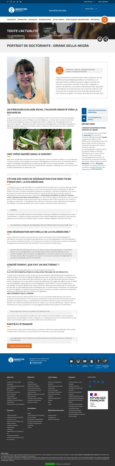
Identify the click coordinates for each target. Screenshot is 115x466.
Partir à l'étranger (32, 417)
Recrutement (10, 390)
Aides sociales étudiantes (54, 394)
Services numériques (53, 390)
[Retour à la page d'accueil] (17, 9)
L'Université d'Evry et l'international (36, 415)
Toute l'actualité (34, 35)
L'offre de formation (11, 415)
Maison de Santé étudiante (54, 398)
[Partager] (105, 39)
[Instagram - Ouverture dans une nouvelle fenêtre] (11, 2)
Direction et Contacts (32, 402)
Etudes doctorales (32, 392)
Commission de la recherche (34, 390)
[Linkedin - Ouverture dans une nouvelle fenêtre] (14, 2)
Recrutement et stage (74, 408)
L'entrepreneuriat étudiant (75, 410)
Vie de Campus (58, 20)
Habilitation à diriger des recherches (36, 394)
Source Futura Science (96, 169)
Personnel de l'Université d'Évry (35, 421)
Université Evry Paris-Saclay (16, 35)
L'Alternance (10, 429)
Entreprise (95, 20)
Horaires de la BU (52, 415)
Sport (49, 402)
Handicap (50, 400)
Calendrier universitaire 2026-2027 (15, 417)
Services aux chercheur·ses (34, 388)
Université (11, 20)
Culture (50, 404)
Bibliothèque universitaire (77, 20)
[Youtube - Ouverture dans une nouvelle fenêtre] (17, 2)
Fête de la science (32, 396)
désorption (99, 163)
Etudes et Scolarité (11, 423)
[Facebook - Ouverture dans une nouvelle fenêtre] (8, 2)
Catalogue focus (52, 417)
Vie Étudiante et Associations (55, 392)
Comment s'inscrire (11, 419)
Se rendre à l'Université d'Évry (35, 423)
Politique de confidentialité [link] (63, 464)
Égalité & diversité (11, 388)
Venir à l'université (11, 394)
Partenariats (30, 425)
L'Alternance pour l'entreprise (76, 406)
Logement (50, 396)
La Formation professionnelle (75, 404)
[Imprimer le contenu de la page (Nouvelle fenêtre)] (100, 39)
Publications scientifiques (33, 386)
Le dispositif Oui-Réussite (13, 435)
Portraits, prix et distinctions (13, 392)
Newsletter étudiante (12, 398)
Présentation (31, 382)
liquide (104, 137)
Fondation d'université (74, 386)
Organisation (10, 384)
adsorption (85, 163)
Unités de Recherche (32, 384)
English (29, 413)
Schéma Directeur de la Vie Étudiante (15, 404)
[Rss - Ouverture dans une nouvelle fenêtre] (20, 2)
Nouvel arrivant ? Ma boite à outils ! (15, 421)
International (45, 20)
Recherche (32, 20)
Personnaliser (50, 464)
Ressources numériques (53, 419)
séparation (87, 135)
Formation (22, 20)
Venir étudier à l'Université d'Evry (35, 419)
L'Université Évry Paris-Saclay (14, 382)
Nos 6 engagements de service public (15, 386)
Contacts (30, 427)
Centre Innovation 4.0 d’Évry (75, 412)
